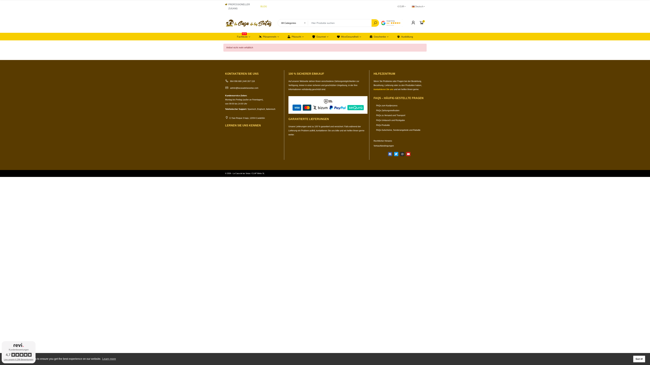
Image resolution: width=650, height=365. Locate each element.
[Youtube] (408, 154)
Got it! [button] (639, 359)
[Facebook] (390, 154)
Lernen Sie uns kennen (243, 125)
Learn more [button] (109, 358)
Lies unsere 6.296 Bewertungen (18, 359)
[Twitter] (396, 154)
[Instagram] (402, 154)
